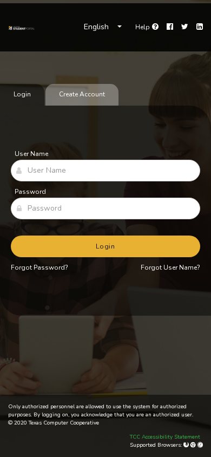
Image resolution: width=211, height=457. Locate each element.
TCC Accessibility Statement (165, 437)
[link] (21, 27)
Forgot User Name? (170, 267)
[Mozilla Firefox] (186, 445)
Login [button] (106, 246)
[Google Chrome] (193, 445)
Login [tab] (22, 94)
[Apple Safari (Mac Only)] (200, 445)
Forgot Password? (39, 267)
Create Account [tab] (82, 94)
